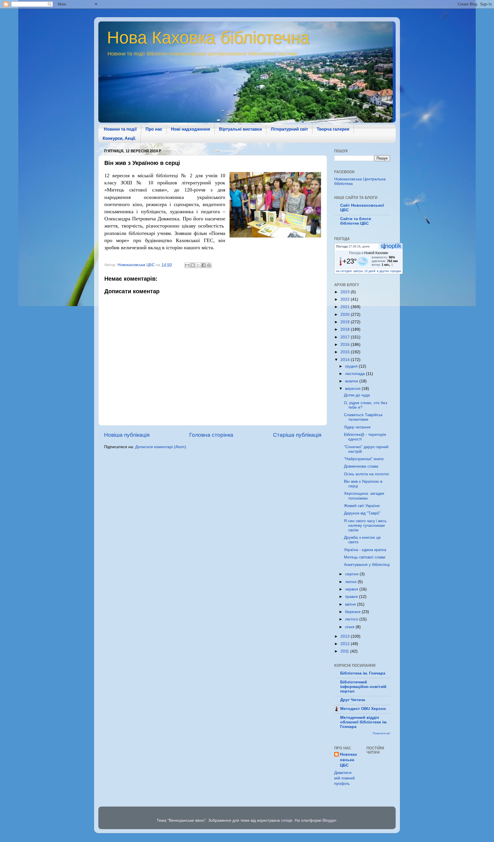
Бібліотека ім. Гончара (362, 673)
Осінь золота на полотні (366, 474)
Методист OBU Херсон (363, 709)
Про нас (154, 129)
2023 (345, 292)
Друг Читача (352, 700)
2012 (345, 644)
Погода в (368, 253)
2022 (345, 299)
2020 (345, 314)
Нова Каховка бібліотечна (208, 37)
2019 (345, 322)
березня (353, 612)
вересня (353, 388)
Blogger (329, 820)
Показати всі (381, 733)
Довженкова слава (361, 466)
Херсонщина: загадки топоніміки (364, 495)
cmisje (286, 820)
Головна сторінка (211, 435)
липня (351, 582)
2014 (345, 360)
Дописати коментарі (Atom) (160, 447)
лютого (352, 619)
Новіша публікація (127, 435)
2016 (345, 344)
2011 (345, 651)
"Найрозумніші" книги (364, 459)
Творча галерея (333, 129)
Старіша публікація (297, 435)
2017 (345, 337)
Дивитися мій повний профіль (344, 778)
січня (350, 627)
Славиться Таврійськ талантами (363, 417)
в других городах (389, 271)
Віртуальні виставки (240, 129)
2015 (345, 352)
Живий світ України (362, 506)
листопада (355, 374)
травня (352, 596)
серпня (352, 574)
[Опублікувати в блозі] (193, 265)
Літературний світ (289, 129)
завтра (358, 271)
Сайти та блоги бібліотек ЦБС (355, 221)
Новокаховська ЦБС (348, 759)
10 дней (369, 271)
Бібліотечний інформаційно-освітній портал (363, 686)
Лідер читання (357, 427)
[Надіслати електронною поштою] (187, 265)
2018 (345, 329)
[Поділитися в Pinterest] (209, 265)
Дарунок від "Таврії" (362, 513)
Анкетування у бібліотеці (367, 564)
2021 (345, 307)
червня (352, 589)
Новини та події (120, 129)
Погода (342, 246)
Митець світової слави (364, 557)
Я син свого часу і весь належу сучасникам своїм (365, 525)
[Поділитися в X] (198, 265)
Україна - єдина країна (365, 550)
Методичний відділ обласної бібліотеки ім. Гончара (363, 722)
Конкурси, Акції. (119, 138)
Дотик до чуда (357, 395)
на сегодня (344, 271)
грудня (352, 366)
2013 (345, 636)
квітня (351, 604)
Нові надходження (190, 129)
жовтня (352, 381)
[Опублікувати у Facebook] (203, 265)
